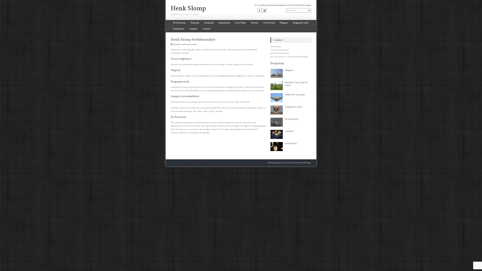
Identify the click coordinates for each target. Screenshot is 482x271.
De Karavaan (179, 22)
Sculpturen (178, 28)
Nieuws (254, 22)
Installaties (224, 22)
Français (195, 22)
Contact (206, 28)
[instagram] (264, 10)
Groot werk (269, 22)
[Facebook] (259, 10)
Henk (194, 44)
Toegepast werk (300, 22)
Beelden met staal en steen (296, 84)
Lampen (193, 28)
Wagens (284, 22)
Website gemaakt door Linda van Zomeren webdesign (289, 163)
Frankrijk (209, 22)
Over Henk (240, 22)
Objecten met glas (295, 94)
